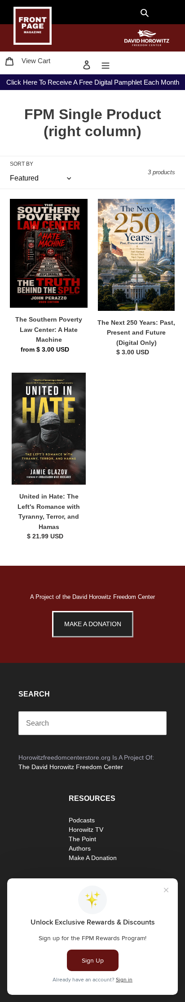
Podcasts (82, 820)
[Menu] (105, 64)
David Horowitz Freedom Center (113, 596)
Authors (80, 848)
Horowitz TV (86, 829)
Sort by (21, 164)
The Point (82, 839)
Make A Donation (92, 624)
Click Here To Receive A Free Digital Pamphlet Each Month (92, 82)
